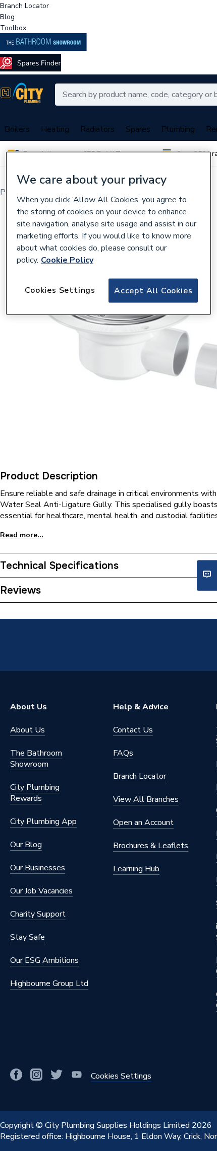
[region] (109, 233)
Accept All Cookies (153, 290)
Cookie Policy (67, 259)
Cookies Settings (60, 289)
